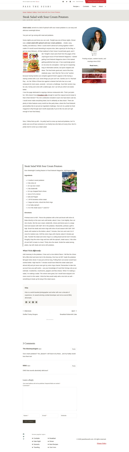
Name (26, 415)
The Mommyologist (30, 349)
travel (94, 81)
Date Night (37, 441)
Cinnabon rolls (42, 95)
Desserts (94, 76)
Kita (24, 20)
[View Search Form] (105, 6)
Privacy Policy (101, 443)
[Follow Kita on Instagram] (33, 302)
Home (74, 1)
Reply (74, 349)
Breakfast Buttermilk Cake (68, 312)
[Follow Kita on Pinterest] (36, 302)
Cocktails (86, 6)
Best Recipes (53, 444)
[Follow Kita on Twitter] (29, 302)
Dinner (51, 441)
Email (44, 415)
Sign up (37, 1)
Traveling (37, 447)
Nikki (25, 365)
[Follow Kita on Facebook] (26, 302)
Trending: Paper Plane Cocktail (96, 1)
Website (63, 415)
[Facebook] (63, 1)
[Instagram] (70, 1)
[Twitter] (67, 1)
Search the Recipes (79, 1)
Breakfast (52, 438)
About (101, 6)
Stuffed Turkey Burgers (30, 312)
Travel (94, 6)
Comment (26, 385)
